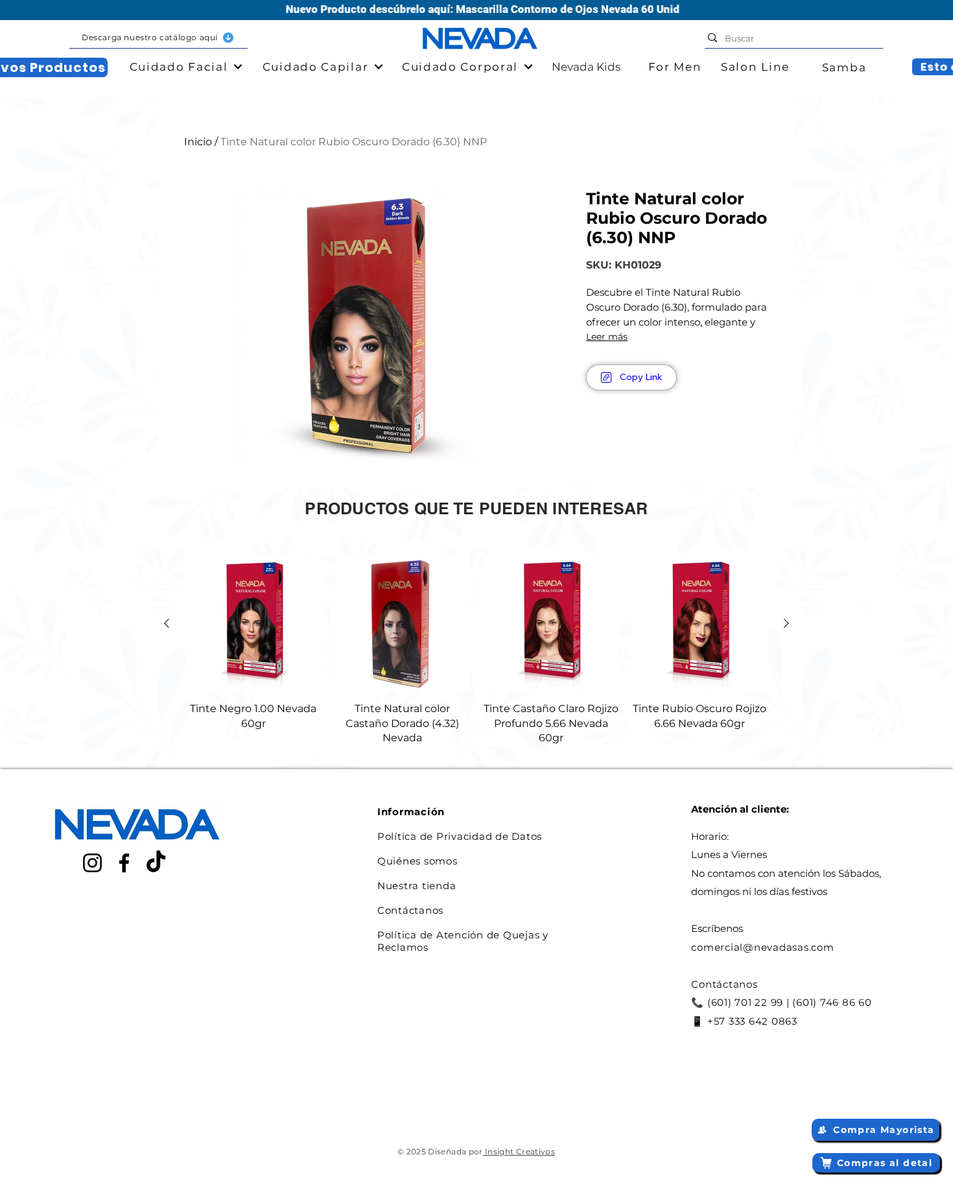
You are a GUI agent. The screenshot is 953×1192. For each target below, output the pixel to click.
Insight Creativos (519, 1151)
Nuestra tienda (416, 885)
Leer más (607, 336)
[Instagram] (92, 863)
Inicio (198, 142)
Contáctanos (410, 910)
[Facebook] (124, 863)
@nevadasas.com (788, 947)
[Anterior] (166, 623)
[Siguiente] (786, 623)
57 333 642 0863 (755, 1021)
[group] (476, 650)
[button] (158, 38)
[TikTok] (156, 863)
